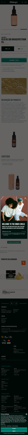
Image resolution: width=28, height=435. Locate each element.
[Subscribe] (23, 231)
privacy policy (16, 233)
